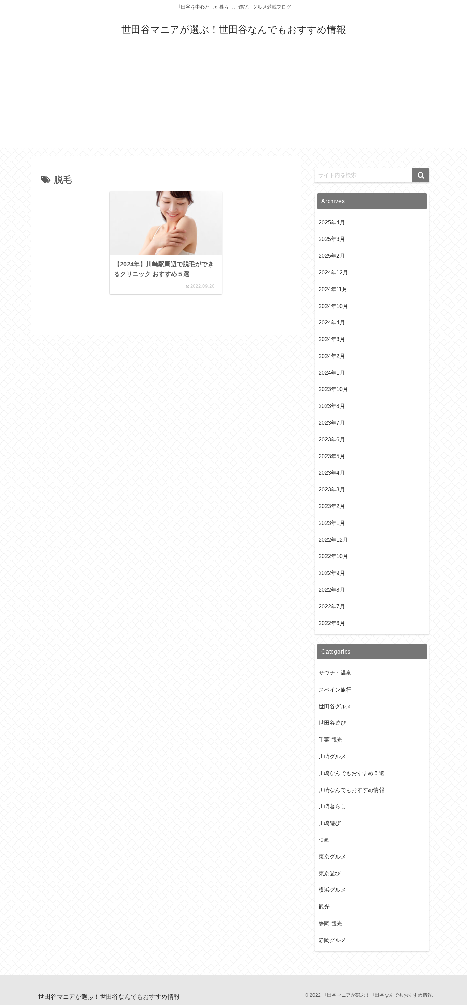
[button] (420, 175)
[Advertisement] (233, 100)
